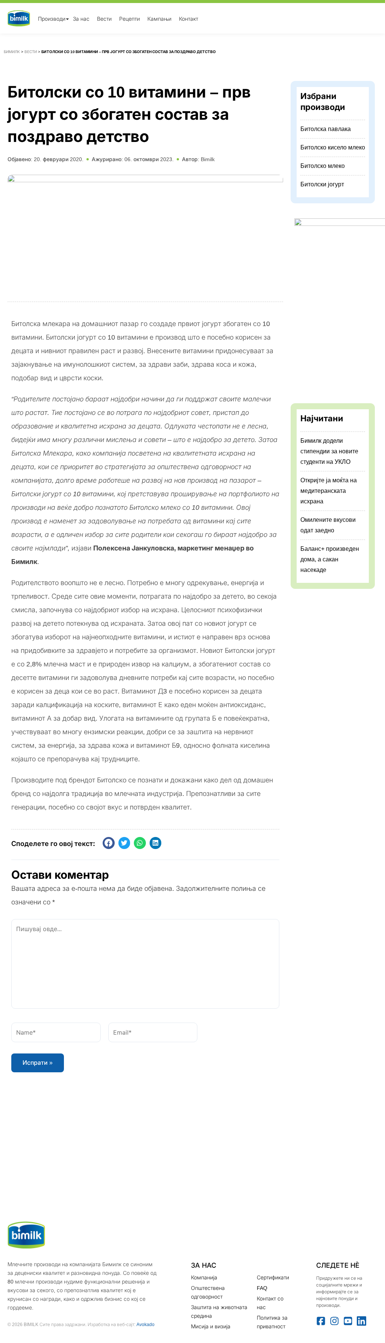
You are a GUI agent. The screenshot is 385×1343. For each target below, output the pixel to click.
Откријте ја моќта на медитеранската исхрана (328, 491)
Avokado (145, 1324)
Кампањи (159, 18)
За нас (81, 18)
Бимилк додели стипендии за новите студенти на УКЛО (329, 451)
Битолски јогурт (322, 184)
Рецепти (129, 18)
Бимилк (12, 51)
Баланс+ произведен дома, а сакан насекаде (329, 559)
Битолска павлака (325, 129)
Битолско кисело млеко (332, 147)
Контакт (188, 18)
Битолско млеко (322, 166)
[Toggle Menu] (67, 19)
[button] (109, 843)
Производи (51, 18)
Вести (104, 18)
